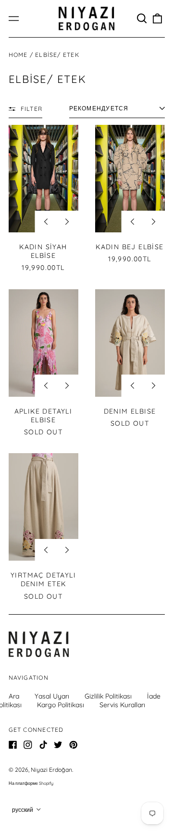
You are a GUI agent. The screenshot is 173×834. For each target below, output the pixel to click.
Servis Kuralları (122, 704)
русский (23, 809)
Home (18, 54)
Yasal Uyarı (52, 696)
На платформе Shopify (31, 783)
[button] (142, 19)
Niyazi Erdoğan (51, 769)
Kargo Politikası (60, 704)
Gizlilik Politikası (108, 696)
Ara (14, 696)
